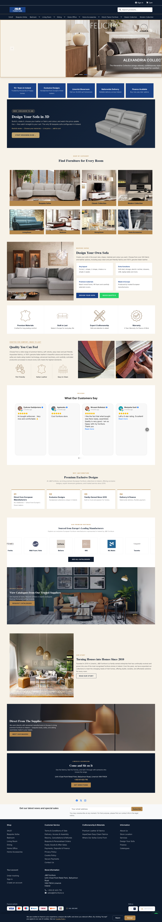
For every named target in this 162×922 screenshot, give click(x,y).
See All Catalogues (81, 559)
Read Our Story (86, 676)
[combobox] (135, 9)
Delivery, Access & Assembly (57, 834)
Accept (130, 918)
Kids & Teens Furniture (110, 17)
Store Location (126, 834)
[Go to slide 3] (85, 74)
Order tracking (13, 876)
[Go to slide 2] (81, 74)
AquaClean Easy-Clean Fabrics (95, 834)
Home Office (72, 17)
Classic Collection (130, 17)
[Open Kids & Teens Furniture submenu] (121, 17)
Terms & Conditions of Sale (56, 831)
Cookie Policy (50, 855)
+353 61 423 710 (81, 780)
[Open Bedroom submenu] (39, 17)
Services (123, 838)
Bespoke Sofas (21, 17)
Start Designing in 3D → (25, 135)
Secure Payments (52, 859)
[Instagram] (85, 800)
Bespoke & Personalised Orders (58, 841)
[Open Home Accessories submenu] (98, 17)
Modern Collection (146, 17)
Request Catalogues (22, 603)
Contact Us (49, 862)
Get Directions (81, 785)
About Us (124, 831)
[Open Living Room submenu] (54, 17)
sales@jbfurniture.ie (55, 893)
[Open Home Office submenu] (79, 17)
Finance (123, 845)
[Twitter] (81, 800)
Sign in (10, 879)
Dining (59, 17)
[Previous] (12, 48)
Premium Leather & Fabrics (93, 831)
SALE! (11, 17)
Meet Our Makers (20, 734)
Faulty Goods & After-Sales (56, 845)
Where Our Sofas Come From (94, 838)
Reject (117, 918)
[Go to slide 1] (76, 74)
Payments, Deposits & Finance (57, 848)
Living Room (46, 17)
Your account (12, 870)
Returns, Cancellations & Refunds (58, 838)
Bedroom (33, 17)
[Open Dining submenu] (64, 17)
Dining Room (99, 232)
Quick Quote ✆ (109, 295)
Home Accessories (89, 17)
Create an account (14, 883)
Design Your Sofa (87, 295)
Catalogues (124, 848)
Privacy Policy (50, 852)
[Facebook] (77, 800)
